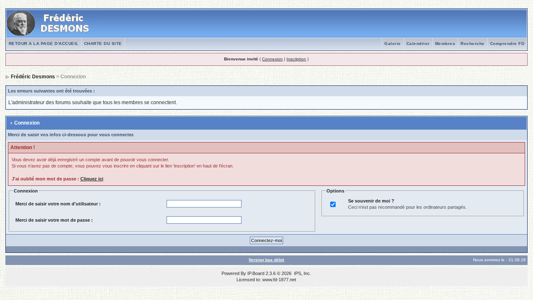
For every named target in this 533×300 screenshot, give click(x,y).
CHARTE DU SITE (103, 43)
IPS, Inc (302, 273)
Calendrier (418, 43)
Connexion (272, 59)
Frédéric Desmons (33, 77)
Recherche (473, 43)
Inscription (296, 59)
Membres (445, 43)
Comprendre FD (507, 43)
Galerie (392, 43)
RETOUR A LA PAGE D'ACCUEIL (44, 43)
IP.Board (255, 273)
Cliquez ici (91, 178)
